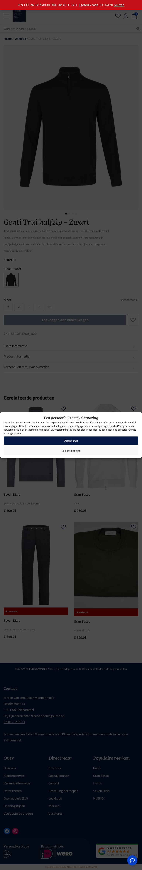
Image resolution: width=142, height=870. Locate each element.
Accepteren (71, 440)
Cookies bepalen (71, 450)
